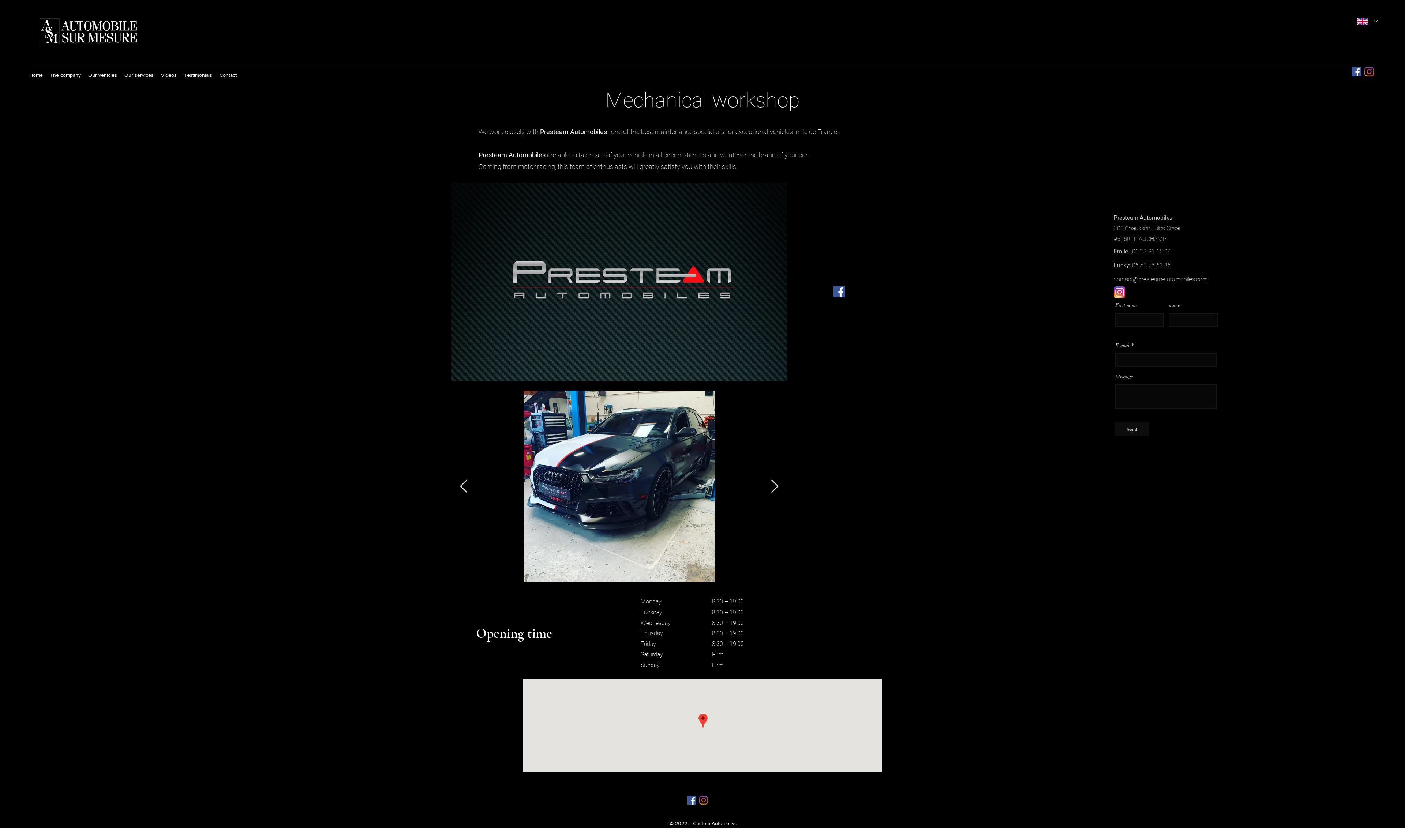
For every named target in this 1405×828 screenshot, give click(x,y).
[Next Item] (775, 486)
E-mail (1122, 345)
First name (1126, 305)
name (1174, 305)
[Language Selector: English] (1367, 21)
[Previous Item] (464, 486)
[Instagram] (1369, 71)
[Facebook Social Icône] (1356, 71)
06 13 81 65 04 (1151, 251)
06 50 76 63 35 (1151, 265)
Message (1124, 376)
